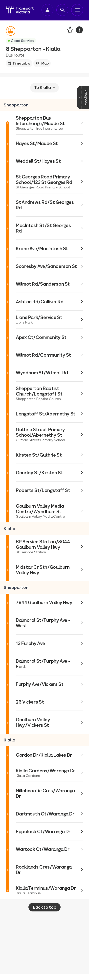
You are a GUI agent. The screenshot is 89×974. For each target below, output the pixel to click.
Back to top (44, 907)
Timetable (21, 63)
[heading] (44, 105)
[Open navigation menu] (77, 10)
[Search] (62, 10)
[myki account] (47, 10)
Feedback (85, 97)
